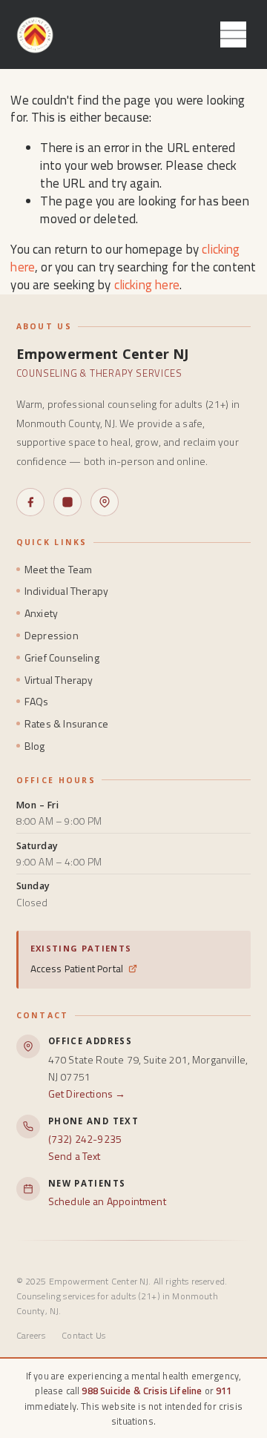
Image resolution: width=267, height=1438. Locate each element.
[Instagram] (67, 502)
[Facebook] (30, 502)
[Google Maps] (104, 502)
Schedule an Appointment (107, 1201)
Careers (30, 1335)
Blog (34, 745)
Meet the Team (58, 569)
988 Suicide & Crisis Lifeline (142, 1390)
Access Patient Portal (77, 968)
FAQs (36, 701)
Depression (51, 635)
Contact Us (83, 1335)
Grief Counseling (61, 657)
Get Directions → (87, 1093)
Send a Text (74, 1156)
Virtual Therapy (58, 679)
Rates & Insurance (66, 723)
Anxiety (41, 613)
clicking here (146, 284)
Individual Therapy (66, 590)
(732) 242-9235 (85, 1139)
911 (224, 1390)
